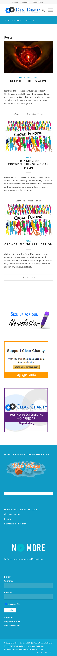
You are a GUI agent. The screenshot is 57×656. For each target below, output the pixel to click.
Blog (28, 157)
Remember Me (13, 604)
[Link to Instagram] (50, 652)
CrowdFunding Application (28, 244)
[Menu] (49, 10)
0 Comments (18, 114)
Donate (15, 2)
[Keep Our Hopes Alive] (28, 57)
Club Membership (12, 514)
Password (8, 592)
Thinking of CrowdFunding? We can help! (28, 164)
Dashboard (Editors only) (15, 523)
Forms (28, 241)
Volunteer (26, 2)
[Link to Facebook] (33, 652)
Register (8, 617)
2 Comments (19, 201)
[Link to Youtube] (46, 652)
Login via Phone (12, 621)
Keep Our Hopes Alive (28, 78)
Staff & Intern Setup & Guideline (31, 646)
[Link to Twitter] (37, 652)
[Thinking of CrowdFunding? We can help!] (28, 136)
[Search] (42, 10)
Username (8, 581)
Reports (7, 519)
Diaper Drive (38, 2)
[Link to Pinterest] (42, 652)
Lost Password (12, 625)
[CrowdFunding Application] (28, 220)
